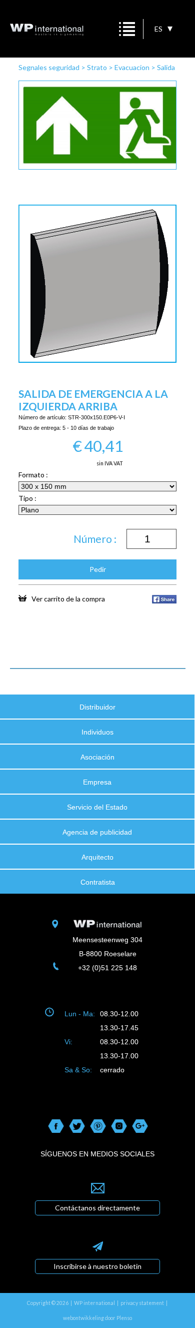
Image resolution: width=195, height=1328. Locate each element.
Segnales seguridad (49, 67)
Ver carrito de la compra (68, 598)
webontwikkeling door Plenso (97, 1318)
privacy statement (142, 1303)
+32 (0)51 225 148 (107, 968)
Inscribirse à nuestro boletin (98, 1266)
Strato (97, 67)
